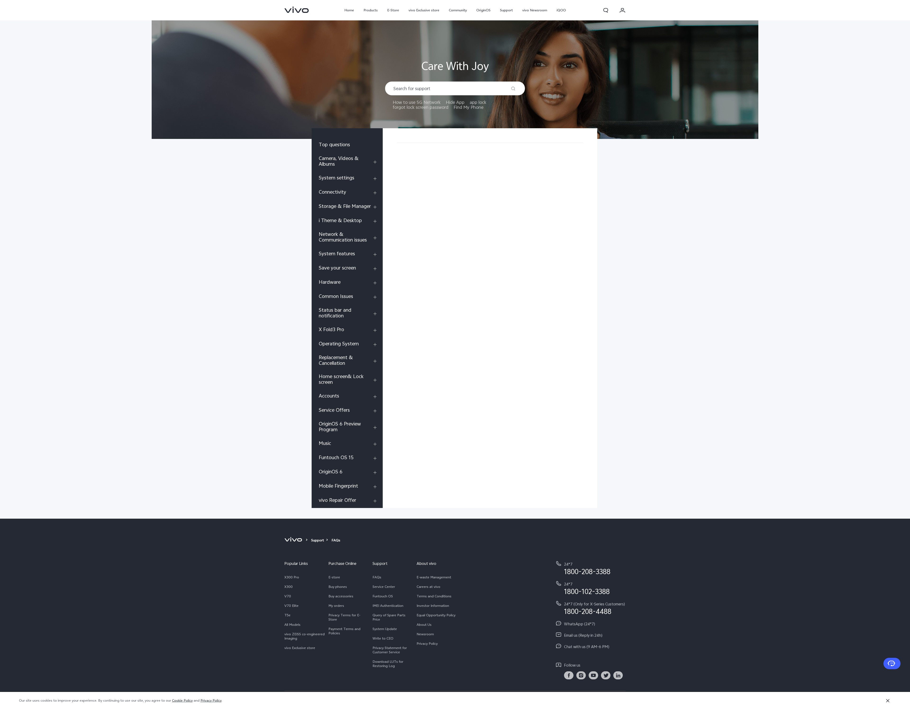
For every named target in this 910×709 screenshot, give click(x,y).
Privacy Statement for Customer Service (390, 650)
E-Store (393, 10)
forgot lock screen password (420, 107)
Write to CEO (383, 638)
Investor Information (433, 606)
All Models (292, 625)
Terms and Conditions (434, 596)
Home (349, 10)
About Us (424, 625)
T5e (287, 615)
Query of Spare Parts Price (389, 617)
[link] (296, 9)
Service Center (384, 587)
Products (371, 10)
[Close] (887, 700)
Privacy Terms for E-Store (344, 617)
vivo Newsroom (534, 10)
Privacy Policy (427, 643)
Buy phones (337, 587)
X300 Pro (291, 577)
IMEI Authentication (388, 606)
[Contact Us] (892, 663)
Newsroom (425, 634)
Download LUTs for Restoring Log (388, 664)
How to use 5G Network (417, 102)
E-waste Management (434, 577)
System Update (385, 629)
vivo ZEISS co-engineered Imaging (304, 636)
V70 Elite (291, 606)
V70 (287, 596)
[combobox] (455, 88)
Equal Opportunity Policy (436, 615)
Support (506, 10)
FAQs (377, 577)
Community (458, 10)
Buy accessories (340, 596)
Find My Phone (468, 107)
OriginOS (483, 10)
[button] (605, 10)
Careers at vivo (428, 587)
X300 (288, 587)
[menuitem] (347, 145)
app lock (478, 102)
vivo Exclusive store (424, 10)
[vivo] (294, 540)
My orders (336, 606)
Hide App (455, 102)
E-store (334, 577)
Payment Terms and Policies (344, 631)
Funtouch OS (383, 596)
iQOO (561, 10)
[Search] (513, 88)
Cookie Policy (182, 700)
